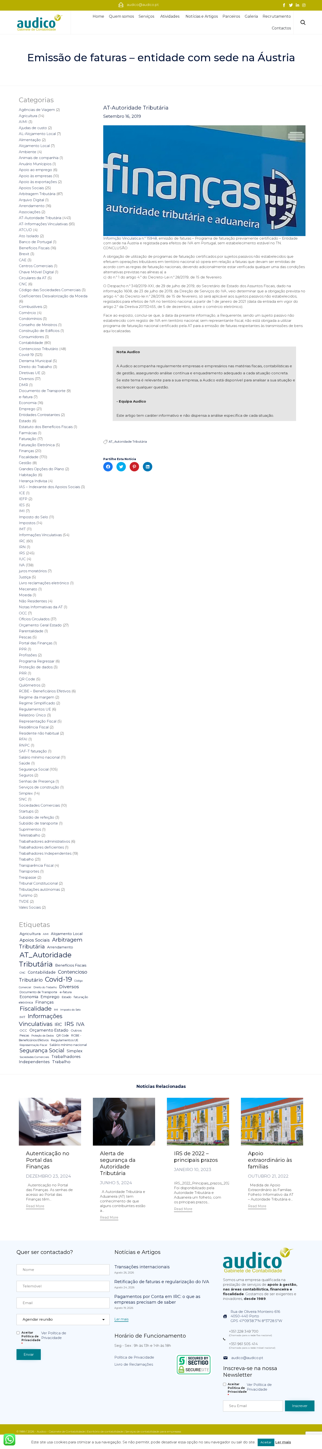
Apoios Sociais (31, 188)
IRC (22, 541)
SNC (23, 799)
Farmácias (28, 433)
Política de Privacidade (134, 1357)
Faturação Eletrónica (37, 445)
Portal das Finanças (35, 643)
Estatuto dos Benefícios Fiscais (46, 426)
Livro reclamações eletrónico (44, 583)
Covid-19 (26, 354)
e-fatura (26, 397)
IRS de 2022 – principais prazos (196, 1156)
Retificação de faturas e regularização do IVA (161, 1281)
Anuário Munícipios (35, 164)
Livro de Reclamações (133, 1364)
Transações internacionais (142, 1266)
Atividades (169, 16)
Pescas (25, 637)
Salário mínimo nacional (39, 757)
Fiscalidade (28, 457)
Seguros (26, 775)
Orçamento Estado (48, 1030)
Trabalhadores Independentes (45, 853)
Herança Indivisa (33, 481)
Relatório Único (32, 715)
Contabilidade (31, 342)
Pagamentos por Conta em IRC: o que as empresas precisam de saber (157, 1299)
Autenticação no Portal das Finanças (47, 1160)
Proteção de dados (36, 667)
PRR (23, 673)
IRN (22, 547)
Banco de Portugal (35, 242)
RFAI (23, 739)
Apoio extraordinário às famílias (270, 1160)
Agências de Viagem (37, 109)
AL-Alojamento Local (37, 133)
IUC (22, 559)
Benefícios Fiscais (34, 248)
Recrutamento (277, 16)
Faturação (27, 439)
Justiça (25, 577)
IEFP (23, 499)
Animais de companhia (38, 157)
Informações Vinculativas (40, 535)
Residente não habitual (39, 733)
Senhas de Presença (36, 781)
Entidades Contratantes (39, 414)
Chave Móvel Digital (36, 272)
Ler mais (283, 1442)
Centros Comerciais (36, 266)
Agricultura (28, 116)
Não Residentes (33, 601)
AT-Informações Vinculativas (43, 224)
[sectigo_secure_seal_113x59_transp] (194, 1374)
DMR (23, 385)
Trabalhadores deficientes (41, 847)
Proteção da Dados (42, 1035)
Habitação (28, 475)
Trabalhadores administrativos (44, 841)
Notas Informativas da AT (41, 607)
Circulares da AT (32, 278)
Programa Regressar (36, 661)
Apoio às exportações (38, 182)
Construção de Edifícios (39, 330)
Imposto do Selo (33, 517)
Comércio (27, 312)
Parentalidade (31, 631)
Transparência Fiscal (36, 865)
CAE (22, 260)
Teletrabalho (29, 835)
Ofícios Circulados (34, 619)
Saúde (24, 763)
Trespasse (27, 877)
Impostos (27, 523)
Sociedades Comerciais (39, 805)
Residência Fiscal (34, 727)
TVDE (24, 901)
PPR (23, 649)
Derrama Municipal (35, 361)
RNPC (24, 745)
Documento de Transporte (42, 390)
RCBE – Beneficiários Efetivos (44, 691)
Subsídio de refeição (36, 817)
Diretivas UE (29, 373)
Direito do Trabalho (35, 366)
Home (98, 16)
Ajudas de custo (33, 128)
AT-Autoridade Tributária (136, 108)
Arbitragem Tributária (37, 194)
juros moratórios (33, 571)
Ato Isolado (29, 236)
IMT (22, 529)
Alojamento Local (34, 145)
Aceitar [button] (266, 1442)
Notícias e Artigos (202, 16)
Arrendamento (32, 206)
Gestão (25, 463)
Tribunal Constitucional (38, 883)
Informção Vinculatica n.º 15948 (130, 238)
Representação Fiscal (37, 721)
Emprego (27, 409)
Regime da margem (36, 697)
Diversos (26, 378)
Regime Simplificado (37, 703)
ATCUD (25, 230)
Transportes (29, 871)
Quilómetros (29, 685)
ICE (22, 493)
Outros (76, 1030)
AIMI (23, 121)
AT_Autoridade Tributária (128, 441)
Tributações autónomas (39, 889)
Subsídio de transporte (38, 823)
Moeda (25, 595)
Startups (26, 811)
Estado (25, 421)
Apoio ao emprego (35, 169)
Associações (29, 212)
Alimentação (30, 140)
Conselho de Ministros (38, 324)
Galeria (251, 16)
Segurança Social (34, 769)
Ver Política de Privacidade (53, 1335)
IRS (22, 553)
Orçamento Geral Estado (40, 625)
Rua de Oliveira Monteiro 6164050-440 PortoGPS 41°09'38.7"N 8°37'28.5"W (256, 1316)
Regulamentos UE (35, 709)
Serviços (146, 16)
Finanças (26, 451)
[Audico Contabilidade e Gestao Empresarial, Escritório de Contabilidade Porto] (40, 22)
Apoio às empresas (35, 176)
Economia (28, 402)
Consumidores (31, 337)
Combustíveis (30, 306)
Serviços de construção (39, 787)
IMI (22, 511)
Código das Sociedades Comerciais (50, 290)
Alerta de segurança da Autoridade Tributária (118, 1163)
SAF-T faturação (33, 751)
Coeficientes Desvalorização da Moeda (53, 296)
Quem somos (121, 16)
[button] (35, 1206)
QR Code (27, 679)
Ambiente (27, 152)
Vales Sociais (30, 907)
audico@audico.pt (247, 1357)
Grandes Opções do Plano (41, 469)
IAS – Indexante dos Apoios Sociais (49, 487)
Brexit (24, 254)
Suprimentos (30, 829)
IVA (22, 565)
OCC (23, 613)
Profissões (28, 655)
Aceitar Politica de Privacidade (31, 1338)
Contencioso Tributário (38, 349)
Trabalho (26, 859)
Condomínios (30, 318)
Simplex (26, 793)
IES (22, 505)
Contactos (281, 28)
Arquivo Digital (31, 200)
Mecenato (28, 589)
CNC (23, 284)
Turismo (26, 895)
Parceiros (231, 16)
